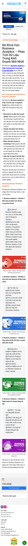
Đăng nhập (3, 522)
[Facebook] (2, 507)
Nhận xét (8, 29)
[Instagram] (5, 507)
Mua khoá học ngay (14, 488)
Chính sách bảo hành (6, 516)
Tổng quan (9, 26)
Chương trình (19, 26)
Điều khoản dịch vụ (5, 514)
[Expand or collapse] (24, 40)
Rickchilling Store (11, 531)
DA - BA (13, 34)
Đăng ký (3, 524)
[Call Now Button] (24, 543)
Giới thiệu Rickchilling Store (7, 512)
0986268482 (7, 533)
